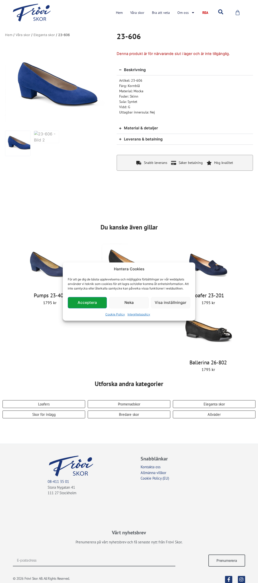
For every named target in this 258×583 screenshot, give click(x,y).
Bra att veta (161, 12)
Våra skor (137, 12)
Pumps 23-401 (50, 295)
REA (205, 12)
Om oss (183, 12)
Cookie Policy (115, 314)
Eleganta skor (44, 35)
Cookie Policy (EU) (155, 478)
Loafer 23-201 (208, 295)
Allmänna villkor (153, 472)
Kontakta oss (150, 466)
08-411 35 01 (58, 481)
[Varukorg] (237, 12)
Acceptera (87, 302)
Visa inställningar (170, 302)
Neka (129, 302)
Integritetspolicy (138, 314)
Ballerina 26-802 (208, 362)
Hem (119, 12)
